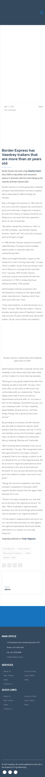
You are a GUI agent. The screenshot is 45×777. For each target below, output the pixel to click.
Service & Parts (30, 671)
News (6, 680)
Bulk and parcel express (12, 553)
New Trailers (8, 675)
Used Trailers (29, 675)
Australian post (9, 549)
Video (26, 680)
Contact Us (8, 684)
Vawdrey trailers (34, 171)
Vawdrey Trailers (9, 557)
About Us (7, 671)
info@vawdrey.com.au (15, 657)
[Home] (15, 12)
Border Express (24, 549)
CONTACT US (10, 621)
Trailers (28, 553)
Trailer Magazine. (29, 538)
